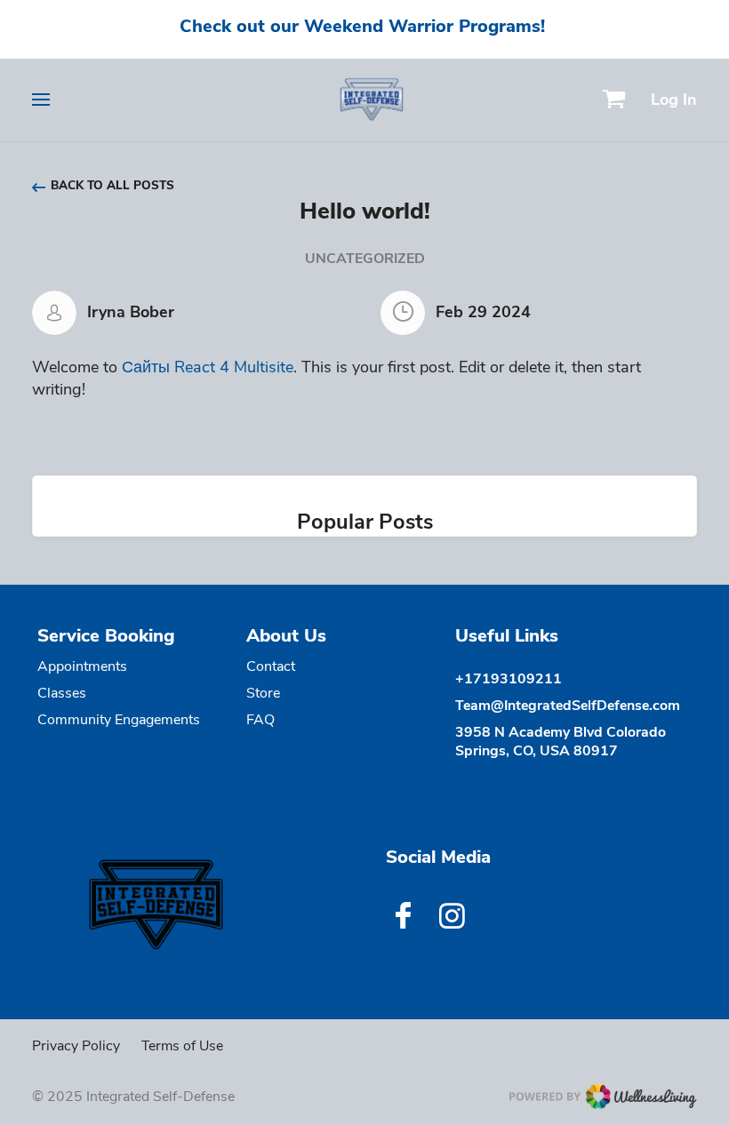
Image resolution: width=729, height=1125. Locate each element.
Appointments (82, 666)
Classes (61, 693)
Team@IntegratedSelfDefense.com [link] (567, 706)
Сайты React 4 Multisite (207, 367)
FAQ (260, 720)
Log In (674, 99)
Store (263, 693)
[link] (170, 904)
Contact (270, 666)
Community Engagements (118, 720)
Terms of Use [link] (182, 1046)
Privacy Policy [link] (76, 1046)
